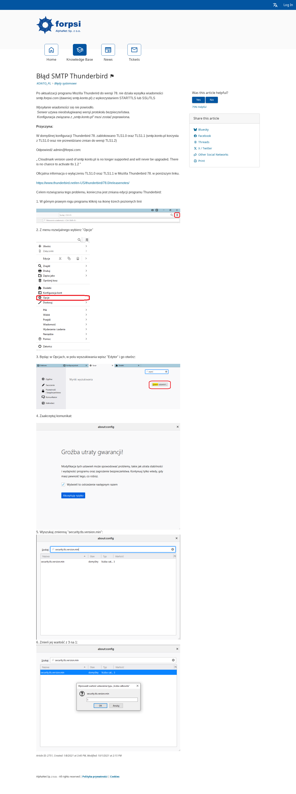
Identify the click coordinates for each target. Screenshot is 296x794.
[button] (275, 5)
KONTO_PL (44, 83)
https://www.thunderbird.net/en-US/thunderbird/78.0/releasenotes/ (82, 183)
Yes (198, 99)
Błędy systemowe (65, 83)
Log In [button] (288, 5)
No (212, 99)
